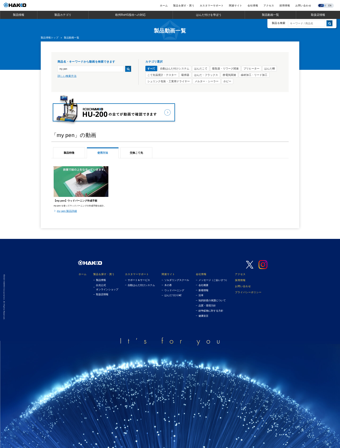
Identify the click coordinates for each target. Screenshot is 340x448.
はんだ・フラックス (206, 74)
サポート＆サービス (139, 280)
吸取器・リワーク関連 (225, 68)
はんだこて (200, 68)
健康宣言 (203, 315)
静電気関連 (229, 74)
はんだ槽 (269, 68)
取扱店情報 (318, 14)
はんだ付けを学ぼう (209, 14)
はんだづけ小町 (173, 295)
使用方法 (102, 152)
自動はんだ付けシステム (174, 68)
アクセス (269, 5)
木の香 (168, 285)
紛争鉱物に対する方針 (211, 310)
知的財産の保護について (212, 300)
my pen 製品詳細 (67, 210)
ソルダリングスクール (176, 280)
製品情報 (18, 14)
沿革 (201, 295)
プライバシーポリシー (248, 292)
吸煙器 (185, 74)
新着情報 (203, 290)
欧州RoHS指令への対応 (130, 14)
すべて (151, 68)
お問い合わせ (303, 5)
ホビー (227, 81)
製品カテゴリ (62, 14)
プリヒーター (251, 68)
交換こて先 (136, 152)
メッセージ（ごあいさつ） (213, 280)
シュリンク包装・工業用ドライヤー (168, 81)
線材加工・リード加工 (254, 74)
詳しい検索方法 (67, 75)
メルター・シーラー (207, 81)
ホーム (164, 5)
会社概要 (203, 285)
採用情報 (284, 5)
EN (330, 5)
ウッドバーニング (174, 290)
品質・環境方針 (207, 305)
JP (321, 5)
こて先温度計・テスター (162, 74)
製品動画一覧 (270, 14)
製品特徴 (69, 152)
